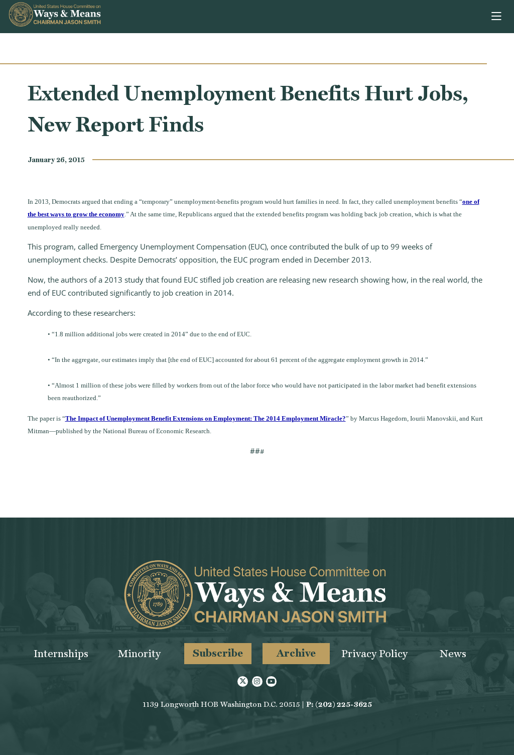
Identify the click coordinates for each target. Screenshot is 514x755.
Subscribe (218, 653)
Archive (296, 653)
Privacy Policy (374, 653)
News (453, 653)
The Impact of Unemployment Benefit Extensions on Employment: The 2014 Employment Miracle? (205, 418)
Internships (61, 653)
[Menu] (497, 16)
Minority (139, 653)
